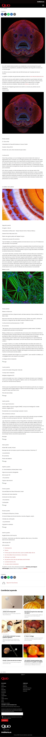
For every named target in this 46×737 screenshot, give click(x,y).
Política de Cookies (26, 689)
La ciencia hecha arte (10, 561)
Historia (2, 694)
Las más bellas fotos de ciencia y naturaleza (16, 555)
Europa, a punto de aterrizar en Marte (12, 660)
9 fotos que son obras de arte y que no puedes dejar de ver (20, 552)
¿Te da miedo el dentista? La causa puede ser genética (11, 636)
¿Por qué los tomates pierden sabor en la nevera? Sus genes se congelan (33, 661)
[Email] (14, 14)
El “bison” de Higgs (29, 636)
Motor (2, 701)
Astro (2, 700)
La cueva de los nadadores (12, 564)
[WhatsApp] (8, 14)
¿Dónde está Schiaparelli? (9, 611)
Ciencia (6, 550)
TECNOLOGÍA (3, 692)
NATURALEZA (3, 691)
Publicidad (25, 691)
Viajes (2, 697)
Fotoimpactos (8, 548)
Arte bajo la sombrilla (10, 557)
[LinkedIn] (11, 14)
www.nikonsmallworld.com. (37, 76)
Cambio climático (4, 698)
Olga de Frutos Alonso (12, 582)
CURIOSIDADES (4, 695)
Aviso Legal (25, 686)
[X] (5, 14)
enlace (26, 84)
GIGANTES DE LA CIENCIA (5, 703)
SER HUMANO (3, 686)
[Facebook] (2, 14)
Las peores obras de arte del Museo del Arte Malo (17, 559)
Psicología (3, 689)
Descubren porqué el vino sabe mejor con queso (33, 612)
